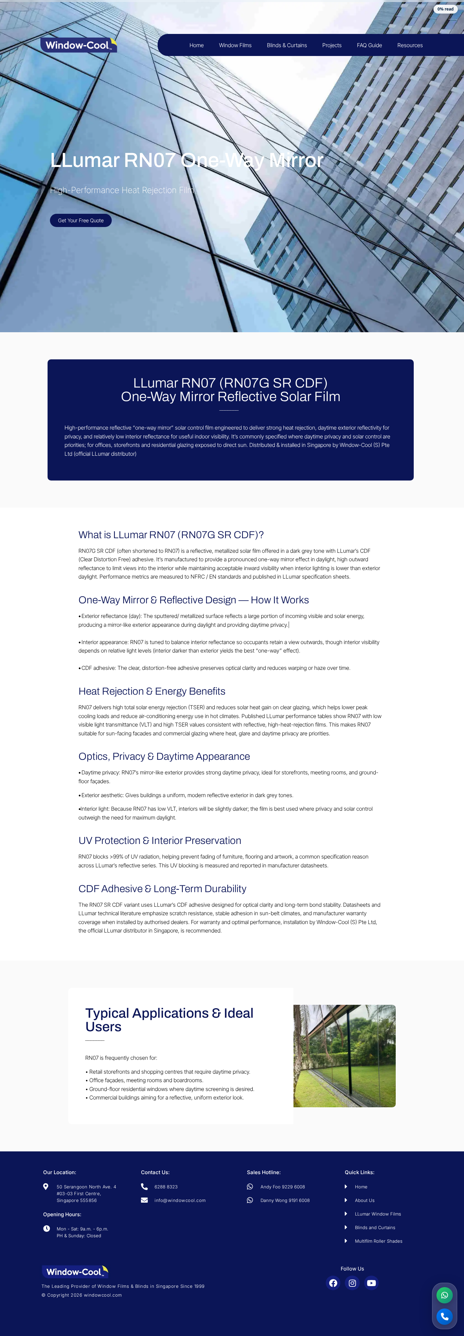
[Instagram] (352, 1283)
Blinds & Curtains (287, 45)
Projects (332, 45)
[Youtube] (371, 1283)
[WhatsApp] (444, 1295)
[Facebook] (333, 1283)
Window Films (235, 45)
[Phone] (444, 1317)
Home (197, 45)
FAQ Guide (369, 45)
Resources (410, 45)
